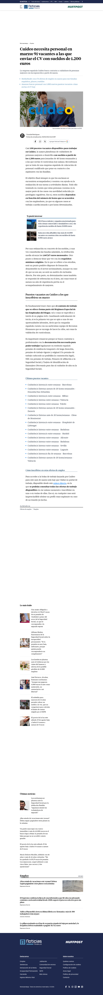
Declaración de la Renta (28, 968)
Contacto (66, 977)
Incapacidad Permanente (29, 971)
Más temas (43, 974)
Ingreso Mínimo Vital (27, 977)
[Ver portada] (32, 7)
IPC (51, 2)
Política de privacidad (70, 974)
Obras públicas (74, 2)
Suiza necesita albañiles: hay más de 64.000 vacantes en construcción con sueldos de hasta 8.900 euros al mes (56, 235)
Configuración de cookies (72, 964)
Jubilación (43, 961)
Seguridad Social (45, 968)
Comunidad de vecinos (47, 964)
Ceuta (60, 2)
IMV (55, 2)
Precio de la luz (35, 2)
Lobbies (66, 2)
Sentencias (24, 964)
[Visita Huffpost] (75, 7)
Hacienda (23, 974)
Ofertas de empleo (26, 509)
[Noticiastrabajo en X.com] (69, 987)
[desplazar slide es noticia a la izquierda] (29, 1)
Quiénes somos (68, 961)
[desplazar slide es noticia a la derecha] (82, 1)
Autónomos (45, 2)
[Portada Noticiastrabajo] (31, 942)
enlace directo (59, 483)
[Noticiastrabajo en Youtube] (78, 987)
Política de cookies (69, 968)
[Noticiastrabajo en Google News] (82, 987)
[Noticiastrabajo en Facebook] (66, 987)
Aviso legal (67, 971)
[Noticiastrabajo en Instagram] (72, 987)
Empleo (36, 509)
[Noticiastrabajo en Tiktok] (75, 987)
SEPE (41, 971)
